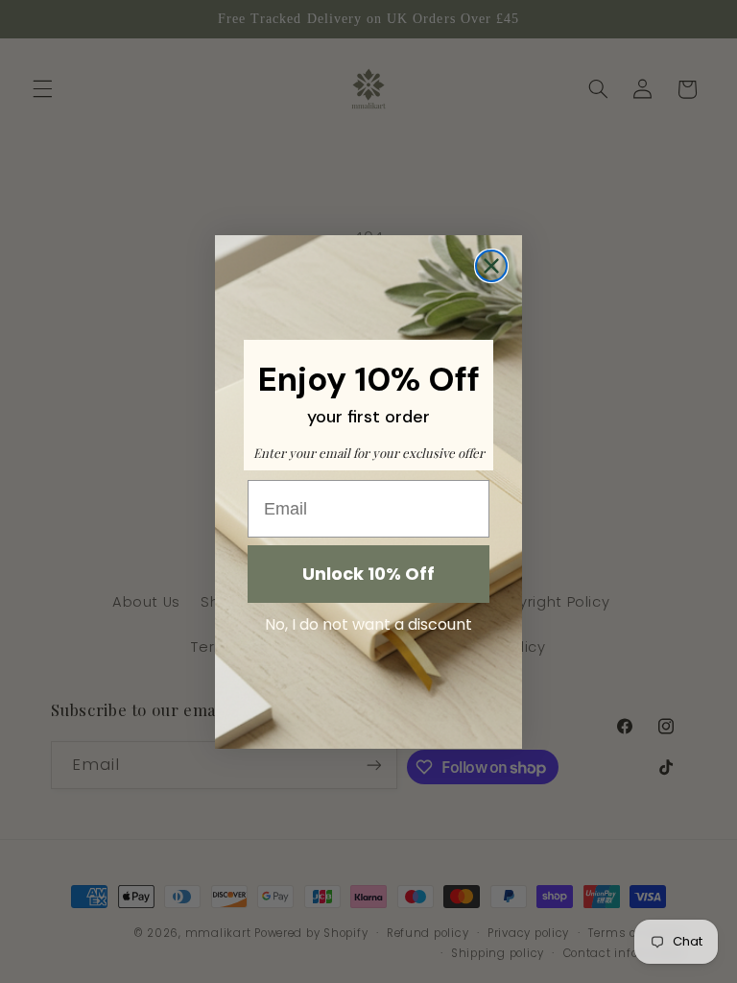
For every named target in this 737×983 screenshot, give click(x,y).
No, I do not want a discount (368, 624)
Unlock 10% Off (368, 574)
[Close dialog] (491, 266)
